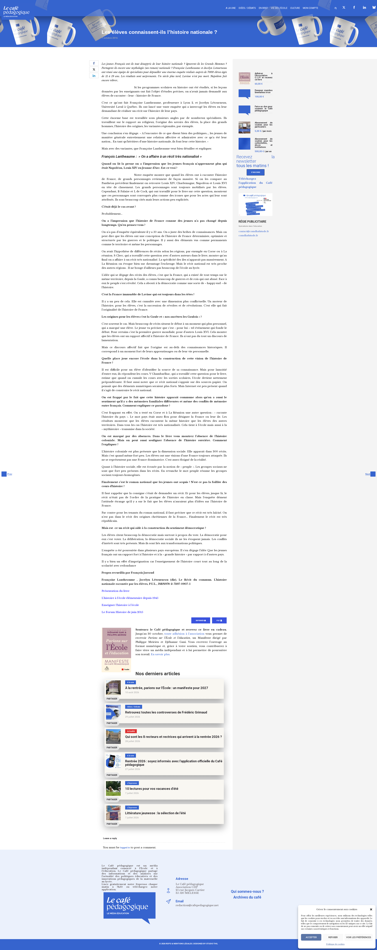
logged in (125, 847)
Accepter (311, 937)
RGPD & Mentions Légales (179, 943)
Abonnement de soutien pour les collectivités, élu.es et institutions (263, 143)
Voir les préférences (358, 937)
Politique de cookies (335, 944)
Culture (295, 8)
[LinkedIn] (364, 7)
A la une (231, 8)
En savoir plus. (160, 654)
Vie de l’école (279, 8)
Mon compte (310, 8)
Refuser (333, 937)
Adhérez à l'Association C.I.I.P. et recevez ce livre (263, 76)
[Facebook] (354, 7)
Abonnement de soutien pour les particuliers (263, 125)
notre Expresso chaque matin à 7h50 (130, 885)
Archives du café (247, 897)
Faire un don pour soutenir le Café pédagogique (263, 108)
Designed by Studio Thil (205, 943)
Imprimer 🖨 (201, 621)
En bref (263, 8)
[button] (371, 909)
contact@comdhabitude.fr (254, 231)
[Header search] (336, 7)
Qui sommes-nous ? (247, 891)
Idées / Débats (247, 8)
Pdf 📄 (219, 621)
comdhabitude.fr (248, 235)
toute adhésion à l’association (184, 633)
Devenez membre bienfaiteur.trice (263, 91)
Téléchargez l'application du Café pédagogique (255, 183)
